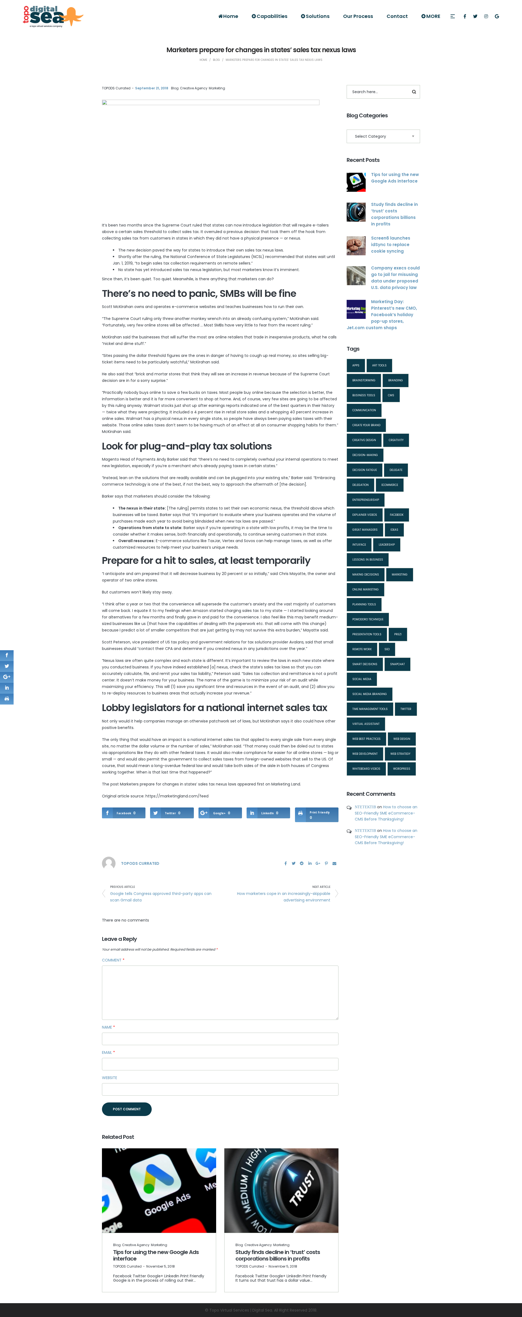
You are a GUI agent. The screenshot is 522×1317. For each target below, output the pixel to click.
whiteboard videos (366, 769)
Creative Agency (193, 88)
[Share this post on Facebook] (285, 863)
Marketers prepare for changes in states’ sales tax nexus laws (178, 784)
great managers (365, 530)
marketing (400, 575)
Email (108, 1052)
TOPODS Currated (116, 88)
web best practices (366, 739)
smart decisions (364, 664)
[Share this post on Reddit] (302, 863)
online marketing (365, 589)
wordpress (401, 769)
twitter (405, 709)
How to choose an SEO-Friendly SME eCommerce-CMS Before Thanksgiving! (386, 813)
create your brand (366, 425)
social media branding (369, 694)
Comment (113, 960)
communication (364, 410)
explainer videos (364, 515)
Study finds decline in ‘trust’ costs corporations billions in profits (277, 1255)
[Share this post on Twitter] (294, 863)
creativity (396, 440)
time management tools (370, 709)
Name (108, 1027)
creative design (364, 440)
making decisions (365, 575)
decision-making (365, 455)
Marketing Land (285, 784)
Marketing (217, 88)
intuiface (359, 545)
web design (401, 739)
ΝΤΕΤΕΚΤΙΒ (365, 807)
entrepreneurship (365, 500)
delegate (396, 470)
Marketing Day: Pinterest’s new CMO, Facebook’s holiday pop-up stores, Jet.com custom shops (382, 315)
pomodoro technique (367, 619)
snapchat (397, 664)
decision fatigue (364, 470)
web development (365, 754)
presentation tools (366, 634)
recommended (279, 256)
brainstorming (363, 380)
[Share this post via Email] (334, 863)
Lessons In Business (367, 560)
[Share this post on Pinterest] (326, 863)
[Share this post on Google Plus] (318, 863)
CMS (391, 395)
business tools (363, 395)
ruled (197, 225)
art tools (379, 365)
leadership (387, 545)
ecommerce (389, 485)
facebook (396, 515)
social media (361, 679)
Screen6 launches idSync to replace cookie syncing (390, 244)
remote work (362, 649)
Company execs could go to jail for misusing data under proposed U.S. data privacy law (395, 277)
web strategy (400, 754)
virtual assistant (366, 724)
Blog (175, 88)
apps (355, 365)
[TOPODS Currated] (109, 863)
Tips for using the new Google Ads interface (156, 1255)
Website (109, 1077)
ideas (394, 530)
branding (395, 380)
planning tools (364, 604)
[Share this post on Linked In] (310, 863)
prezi (398, 634)
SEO (387, 649)
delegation (360, 485)
